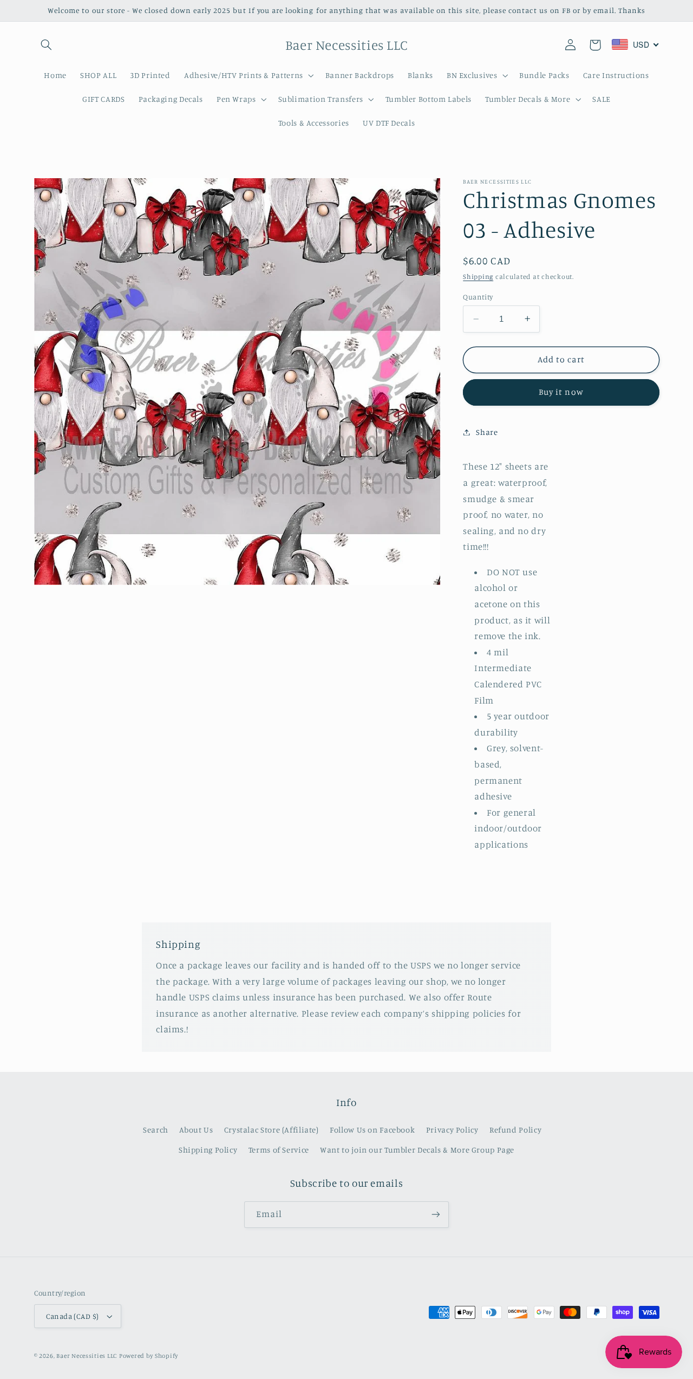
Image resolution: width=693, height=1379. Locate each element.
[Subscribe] (435, 1214)
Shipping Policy (208, 1149)
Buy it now (561, 392)
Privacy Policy (452, 1129)
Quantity (478, 296)
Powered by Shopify (148, 1356)
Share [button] (487, 432)
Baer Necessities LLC (86, 1356)
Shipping (478, 276)
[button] (46, 44)
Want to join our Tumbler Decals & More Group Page (417, 1149)
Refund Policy (515, 1129)
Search (155, 1129)
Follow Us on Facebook (372, 1129)
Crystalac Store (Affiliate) (271, 1129)
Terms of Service (279, 1149)
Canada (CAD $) (72, 1316)
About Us (196, 1129)
